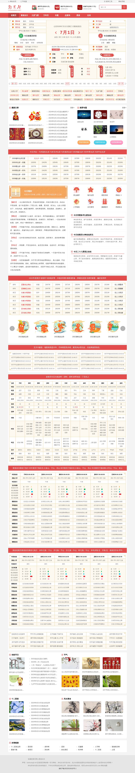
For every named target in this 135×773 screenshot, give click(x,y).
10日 (105, 83)
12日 (114, 83)
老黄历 (13, 15)
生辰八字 (14, 91)
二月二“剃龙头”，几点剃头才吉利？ (43, 665)
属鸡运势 (120, 95)
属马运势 (88, 95)
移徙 (113, 43)
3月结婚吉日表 (78, 100)
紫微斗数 (14, 749)
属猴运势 (110, 95)
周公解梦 (25, 91)
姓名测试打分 (78, 91)
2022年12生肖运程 (14, 95)
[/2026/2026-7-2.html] (79, 32)
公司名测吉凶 (116, 142)
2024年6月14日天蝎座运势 (58, 130)
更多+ (72, 107)
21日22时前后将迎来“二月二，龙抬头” (44, 668)
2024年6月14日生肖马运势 (58, 124)
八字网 (97, 747)
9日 (101, 83)
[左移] (12, 328)
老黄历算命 (36, 91)
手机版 (24, 1)
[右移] (122, 328)
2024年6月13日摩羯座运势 (40, 725)
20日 (20, 83)
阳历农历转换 (67, 91)
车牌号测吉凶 (100, 142)
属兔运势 (57, 95)
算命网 (47, 749)
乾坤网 (80, 749)
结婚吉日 (25, 99)
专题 (57, 15)
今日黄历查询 (120, 99)
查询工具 (109, 1)
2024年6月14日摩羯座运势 (40, 709)
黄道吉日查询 (14, 99)
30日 (62, 83)
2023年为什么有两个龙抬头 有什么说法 (45, 681)
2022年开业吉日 (110, 100)
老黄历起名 (46, 91)
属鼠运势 (25, 95)
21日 (24, 83)
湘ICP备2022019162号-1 (67, 768)
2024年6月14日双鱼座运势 (58, 134)
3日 (76, 83)
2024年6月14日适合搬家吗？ (59, 112)
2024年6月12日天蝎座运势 (40, 728)
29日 (58, 83)
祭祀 (16, 43)
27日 (49, 83)
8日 (97, 83)
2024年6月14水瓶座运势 (57, 140)
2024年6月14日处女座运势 (58, 137)
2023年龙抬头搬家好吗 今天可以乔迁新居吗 (46, 674)
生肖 (89, 15)
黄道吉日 (24, 15)
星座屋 (30, 747)
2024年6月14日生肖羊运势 (58, 121)
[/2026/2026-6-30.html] (56, 32)
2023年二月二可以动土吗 (40, 662)
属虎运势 (46, 95)
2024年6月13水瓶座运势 (39, 722)
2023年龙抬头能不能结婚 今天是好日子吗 (45, 671)
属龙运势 (67, 95)
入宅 (102, 43)
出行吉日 (57, 99)
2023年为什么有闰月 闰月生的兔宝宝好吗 (45, 678)
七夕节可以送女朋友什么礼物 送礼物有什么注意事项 (49, 684)
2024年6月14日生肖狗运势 (58, 118)
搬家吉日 (36, 99)
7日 (93, 83)
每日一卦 (88, 91)
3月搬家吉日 (88, 99)
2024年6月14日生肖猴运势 (58, 127)
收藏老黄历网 (32, 759)
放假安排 (110, 91)
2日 (72, 83)
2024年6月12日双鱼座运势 (40, 731)
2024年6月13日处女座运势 (40, 718)
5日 (84, 83)
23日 (32, 83)
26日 (45, 83)
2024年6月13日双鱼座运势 (40, 715)
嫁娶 (108, 43)
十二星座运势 (15, 747)
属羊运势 (99, 95)
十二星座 (98, 749)
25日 (41, 83)
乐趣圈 (80, 747)
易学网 (47, 747)
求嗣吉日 (46, 99)
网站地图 (104, 765)
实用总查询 (57, 91)
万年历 (46, 15)
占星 (113, 749)
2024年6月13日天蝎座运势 (40, 712)
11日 (110, 83)
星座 (78, 15)
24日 (37, 83)
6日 (88, 83)
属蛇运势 (78, 95)
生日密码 (56, 49)
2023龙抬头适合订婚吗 (39, 659)
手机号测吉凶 (84, 142)
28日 (53, 83)
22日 (28, 83)
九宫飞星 (35, 15)
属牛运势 (36, 95)
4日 (80, 83)
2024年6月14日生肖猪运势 (58, 115)
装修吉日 (67, 99)
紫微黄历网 (116, 747)
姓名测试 (64, 749)
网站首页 (13, 1)
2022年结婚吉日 (99, 100)
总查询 (67, 15)
